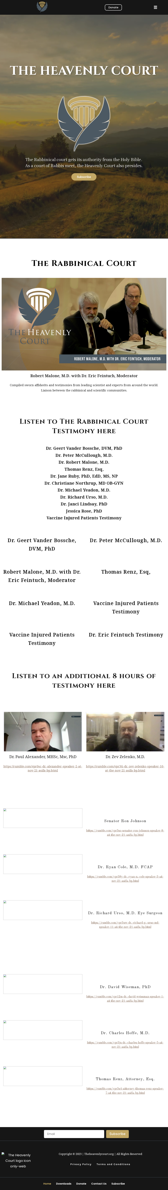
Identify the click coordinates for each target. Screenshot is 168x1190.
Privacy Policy (81, 1164)
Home (47, 1184)
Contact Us (98, 1184)
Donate (81, 1184)
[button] (155, 7)
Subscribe (118, 1184)
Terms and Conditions (113, 1164)
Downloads (63, 1184)
